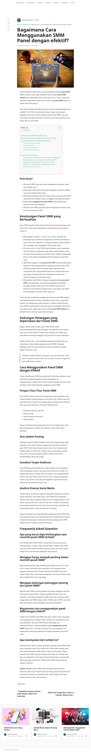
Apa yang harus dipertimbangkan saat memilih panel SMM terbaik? (42, 157)
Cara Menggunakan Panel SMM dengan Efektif (35, 141)
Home (19, 25)
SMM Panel (20, 3)
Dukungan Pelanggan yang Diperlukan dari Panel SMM (38, 138)
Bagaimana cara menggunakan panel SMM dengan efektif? (39, 164)
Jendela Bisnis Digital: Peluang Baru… (45, 729)
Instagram (30, 3)
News (72, 3)
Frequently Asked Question (29, 155)
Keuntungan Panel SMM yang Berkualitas (34, 135)
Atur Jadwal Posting (28, 145)
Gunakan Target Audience (30, 147)
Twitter (39, 3)
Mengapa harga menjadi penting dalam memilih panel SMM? (40, 160)
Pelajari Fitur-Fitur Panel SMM (31, 143)
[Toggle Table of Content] (59, 127)
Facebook (64, 3)
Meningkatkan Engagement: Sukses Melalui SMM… (74, 729)
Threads (48, 3)
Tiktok (56, 3)
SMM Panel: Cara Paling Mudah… (13, 729)
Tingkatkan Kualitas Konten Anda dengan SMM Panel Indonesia (29, 693)
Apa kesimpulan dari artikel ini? (32, 166)
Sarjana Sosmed (30, 20)
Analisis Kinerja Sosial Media (31, 150)
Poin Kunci (26, 130)
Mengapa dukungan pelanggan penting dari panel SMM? (39, 162)
